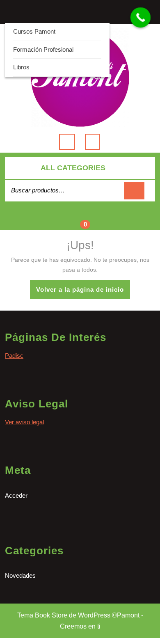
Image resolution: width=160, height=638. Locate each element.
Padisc (14, 355)
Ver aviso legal (24, 421)
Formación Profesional (43, 49)
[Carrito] (80, 220)
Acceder (16, 495)
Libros (21, 67)
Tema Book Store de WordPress (63, 615)
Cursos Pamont (34, 31)
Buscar (134, 190)
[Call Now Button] (140, 17)
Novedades (20, 575)
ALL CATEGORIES (73, 168)
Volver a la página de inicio (83, 292)
